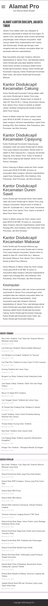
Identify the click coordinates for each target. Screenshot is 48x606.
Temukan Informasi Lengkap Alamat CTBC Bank (20, 514)
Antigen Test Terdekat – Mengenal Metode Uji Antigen (22, 447)
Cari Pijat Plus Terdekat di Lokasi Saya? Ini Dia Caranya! (24, 362)
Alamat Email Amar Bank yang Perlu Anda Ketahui (21, 474)
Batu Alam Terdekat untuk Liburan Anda (17, 431)
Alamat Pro (24, 6)
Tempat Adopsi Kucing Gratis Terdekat (16, 424)
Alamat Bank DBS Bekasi (12, 498)
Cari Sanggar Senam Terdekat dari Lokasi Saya (20, 400)
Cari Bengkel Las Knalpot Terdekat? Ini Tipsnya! (20, 355)
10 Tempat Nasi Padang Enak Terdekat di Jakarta (21, 407)
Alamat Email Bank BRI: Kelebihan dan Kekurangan (22, 540)
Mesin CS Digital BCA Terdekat (14, 393)
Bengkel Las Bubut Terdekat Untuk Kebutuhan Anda (22, 376)
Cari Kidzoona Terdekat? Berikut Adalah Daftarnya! (21, 348)
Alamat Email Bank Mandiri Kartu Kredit (17, 548)
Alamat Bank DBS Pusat (11, 491)
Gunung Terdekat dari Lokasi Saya (15, 369)
